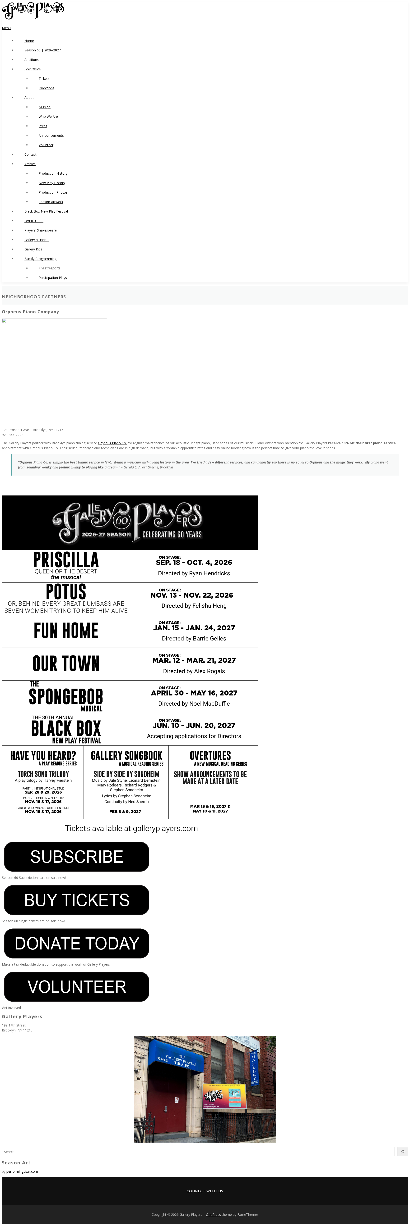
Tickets (44, 78)
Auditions (31, 59)
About (29, 97)
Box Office (32, 69)
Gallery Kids (33, 249)
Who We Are (48, 116)
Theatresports (50, 268)
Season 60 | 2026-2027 (42, 50)
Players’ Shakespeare (40, 230)
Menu (6, 28)
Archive (30, 164)
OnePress (213, 1214)
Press (43, 126)
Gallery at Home (36, 239)
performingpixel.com (22, 1171)
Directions (46, 88)
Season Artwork (51, 202)
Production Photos (53, 192)
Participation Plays (53, 277)
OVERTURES (33, 220)
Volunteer (46, 145)
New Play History (52, 183)
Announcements (51, 135)
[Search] (402, 1151)
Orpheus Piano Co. (112, 443)
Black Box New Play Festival (46, 211)
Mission (45, 107)
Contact (30, 154)
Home (29, 40)
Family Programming (40, 258)
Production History (53, 173)
